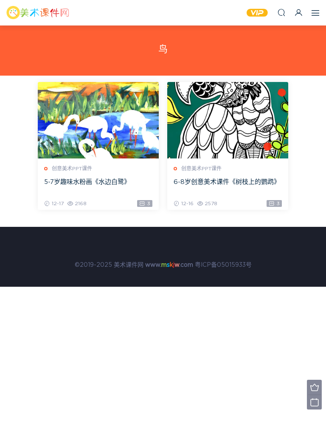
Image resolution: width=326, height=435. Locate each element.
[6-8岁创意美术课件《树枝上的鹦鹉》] (227, 120)
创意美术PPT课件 (72, 168)
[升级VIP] (314, 387)
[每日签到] (314, 402)
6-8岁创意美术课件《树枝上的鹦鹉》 (227, 182)
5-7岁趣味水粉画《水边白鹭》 (87, 182)
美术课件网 (38, 12)
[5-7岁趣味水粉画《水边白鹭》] (98, 120)
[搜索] (281, 12)
